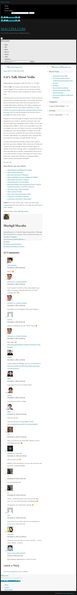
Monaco (26, 179)
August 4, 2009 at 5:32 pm (15, 555)
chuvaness (10, 534)
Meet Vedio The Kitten (14, 175)
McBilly (35, 177)
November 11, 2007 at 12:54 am (16, 414)
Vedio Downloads (12, 182)
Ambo (29, 194)
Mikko (9, 411)
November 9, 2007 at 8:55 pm (16, 397)
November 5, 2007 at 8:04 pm (16, 267)
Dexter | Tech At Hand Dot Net (16, 553)
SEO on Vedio (11, 172)
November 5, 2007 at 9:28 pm (16, 338)
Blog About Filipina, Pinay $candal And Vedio (20, 184)
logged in (14, 571)
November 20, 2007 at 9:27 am (16, 478)
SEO (9, 71)
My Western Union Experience (13, 244)
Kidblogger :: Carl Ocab (14, 453)
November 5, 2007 (19, 83)
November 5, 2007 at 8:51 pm (16, 322)
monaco (9, 395)
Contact (7, 8)
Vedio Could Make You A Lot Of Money (19, 177)
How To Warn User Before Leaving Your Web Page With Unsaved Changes (61, 90)
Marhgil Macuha (8, 83)
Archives (51, 115)
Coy (8, 434)
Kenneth (20, 172)
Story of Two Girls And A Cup (16, 194)
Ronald (26, 189)
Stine (20, 191)
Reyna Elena (27, 199)
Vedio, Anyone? (12, 191)
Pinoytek (26, 196)
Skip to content (5, 2)
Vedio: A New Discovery (14, 179)
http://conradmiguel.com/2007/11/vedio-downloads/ (22, 424)
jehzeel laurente (12, 265)
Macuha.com (4, 575)
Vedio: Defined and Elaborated (16, 170)
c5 (8, 476)
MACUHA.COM (13, 29)
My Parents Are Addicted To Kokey (14, 246)
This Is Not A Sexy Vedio (14, 189)
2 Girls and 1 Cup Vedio (14, 196)
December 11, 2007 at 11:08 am (16, 536)
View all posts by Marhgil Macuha (14, 239)
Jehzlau (30, 170)
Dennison (25, 175)
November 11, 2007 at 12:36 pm (16, 436)
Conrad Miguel (24, 182)
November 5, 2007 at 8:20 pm (16, 305)
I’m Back (55, 85)
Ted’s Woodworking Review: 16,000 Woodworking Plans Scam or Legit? (63, 80)
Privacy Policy (9, 10)
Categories (52, 106)
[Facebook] (2, 17)
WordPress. (71, 593)
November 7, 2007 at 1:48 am (16, 359)
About (6, 6)
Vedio (15, 211)
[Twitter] (5, 17)
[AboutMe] (19, 17)
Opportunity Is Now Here (60, 76)
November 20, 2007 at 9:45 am (16, 495)
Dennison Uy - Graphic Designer (17, 281)
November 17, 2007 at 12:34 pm (17, 455)
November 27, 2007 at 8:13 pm (16, 517)
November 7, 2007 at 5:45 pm (16, 381)
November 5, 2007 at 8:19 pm (16, 284)
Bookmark (7, 241)
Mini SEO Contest (23, 211)
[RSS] (16, 17)
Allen (38, 184)
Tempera (64, 593)
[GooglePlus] (10, 17)
